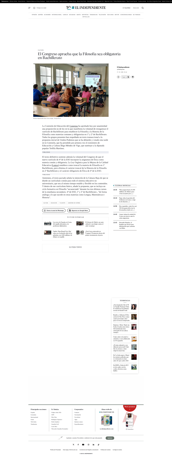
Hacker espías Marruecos (52, 1)
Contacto (76, 412)
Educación (54, 203)
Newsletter (77, 417)
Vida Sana (110, 14)
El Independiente (123, 67)
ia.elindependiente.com (106, 429)
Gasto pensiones (63, 1)
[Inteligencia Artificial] (106, 425)
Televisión (102, 14)
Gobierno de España (74, 203)
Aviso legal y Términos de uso (70, 449)
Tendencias (94, 14)
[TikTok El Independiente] (98, 445)
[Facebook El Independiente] (78, 445)
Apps (75, 419)
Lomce (55, 165)
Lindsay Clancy (72, 1)
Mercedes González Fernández (59, 429)
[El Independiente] (86, 8)
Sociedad (72, 14)
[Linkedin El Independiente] (93, 445)
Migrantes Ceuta (109, 1)
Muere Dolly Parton (81, 1)
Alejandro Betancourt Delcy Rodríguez (35, 1)
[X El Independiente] (73, 445)
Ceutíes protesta (142, 1)
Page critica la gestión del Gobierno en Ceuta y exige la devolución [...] (127, 200)
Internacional (57, 14)
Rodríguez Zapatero (56, 419)
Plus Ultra (54, 417)
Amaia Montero (22, 1)
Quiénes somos (78, 422)
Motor (117, 14)
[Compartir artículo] (118, 77)
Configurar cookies (117, 449)
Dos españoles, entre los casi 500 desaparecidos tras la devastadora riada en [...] (128, 208)
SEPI (52, 415)
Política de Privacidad (55, 449)
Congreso (74, 126)
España (40, 14)
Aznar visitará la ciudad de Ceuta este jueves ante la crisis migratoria (127, 216)
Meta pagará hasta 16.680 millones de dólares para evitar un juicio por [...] (127, 191)
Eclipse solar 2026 (56, 412)
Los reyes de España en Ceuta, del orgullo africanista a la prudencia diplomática (62, 224)
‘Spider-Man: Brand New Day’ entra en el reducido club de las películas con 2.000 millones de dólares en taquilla (62, 234)
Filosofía (62, 203)
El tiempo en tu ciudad (41, 8)
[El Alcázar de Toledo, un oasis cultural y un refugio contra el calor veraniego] (80, 224)
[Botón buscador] (143, 8)
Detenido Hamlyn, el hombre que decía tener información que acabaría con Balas (127, 225)
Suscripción (77, 415)
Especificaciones (78, 424)
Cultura (41, 50)
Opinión (34, 14)
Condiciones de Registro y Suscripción (89, 449)
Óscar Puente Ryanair (131, 1)
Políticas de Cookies (106, 449)
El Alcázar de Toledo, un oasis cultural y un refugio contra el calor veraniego (94, 224)
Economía (47, 14)
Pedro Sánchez (55, 422)
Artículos (86, 16)
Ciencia (65, 14)
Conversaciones (126, 14)
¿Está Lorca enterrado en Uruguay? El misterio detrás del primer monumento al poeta (95, 233)
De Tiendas (136, 14)
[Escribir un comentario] (132, 77)
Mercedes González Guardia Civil (95, 1)
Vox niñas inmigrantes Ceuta (154, 1)
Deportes (85, 14)
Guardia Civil (55, 424)
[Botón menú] (29, 8)
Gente (79, 14)
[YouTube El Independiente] (83, 445)
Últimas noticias (13, 1)
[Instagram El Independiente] (88, 445)
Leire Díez (54, 426)
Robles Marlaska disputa (120, 1)
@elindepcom (120, 69)
